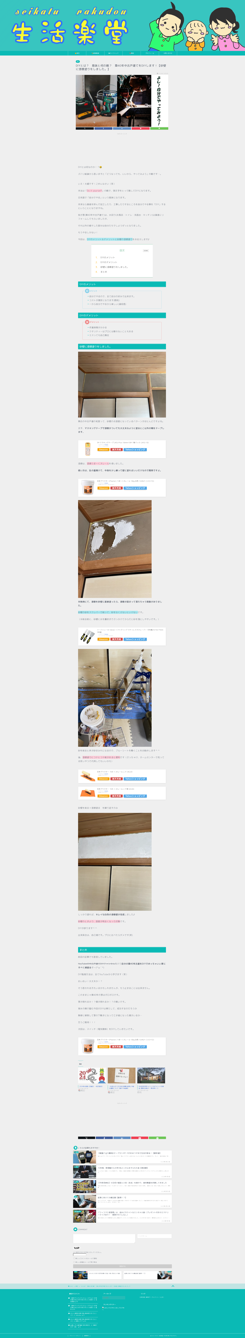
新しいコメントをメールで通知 (86, 1258)
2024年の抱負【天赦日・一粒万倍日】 (91, 1086)
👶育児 (77, 53)
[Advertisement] (122, 149)
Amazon (103, 449)
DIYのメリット (107, 257)
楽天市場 (116, 449)
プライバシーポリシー (75, 1335)
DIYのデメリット (108, 262)
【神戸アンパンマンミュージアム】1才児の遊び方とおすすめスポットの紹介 (83, 1299)
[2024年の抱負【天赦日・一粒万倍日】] (92, 1075)
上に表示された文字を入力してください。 (87, 1252)
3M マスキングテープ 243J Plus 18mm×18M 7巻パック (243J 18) (123, 442)
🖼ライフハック (113, 53)
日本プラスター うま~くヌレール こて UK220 (114, 772)
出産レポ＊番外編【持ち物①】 (80, 1325)
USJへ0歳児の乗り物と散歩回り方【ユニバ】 (83, 1320)
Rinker (106, 444)
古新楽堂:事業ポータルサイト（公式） (152, 1297)
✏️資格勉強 (95, 53)
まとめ (103, 271)
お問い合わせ (168, 53)
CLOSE (146, 250)
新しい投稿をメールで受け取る (86, 1262)
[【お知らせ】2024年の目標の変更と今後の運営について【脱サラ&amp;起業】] (122, 1075)
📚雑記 (131, 53)
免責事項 (86, 1335)
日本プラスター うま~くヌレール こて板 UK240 (115, 789)
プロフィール (149, 53)
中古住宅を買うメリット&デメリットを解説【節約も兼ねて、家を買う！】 (151, 1087)
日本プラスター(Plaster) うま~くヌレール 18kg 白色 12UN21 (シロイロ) (125, 481)
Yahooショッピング (135, 449)
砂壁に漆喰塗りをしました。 (114, 267)
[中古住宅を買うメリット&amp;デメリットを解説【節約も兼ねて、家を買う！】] (151, 1075)
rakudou (78, 1315)
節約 (78, 61)
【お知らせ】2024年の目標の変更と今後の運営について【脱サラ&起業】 (121, 1087)
